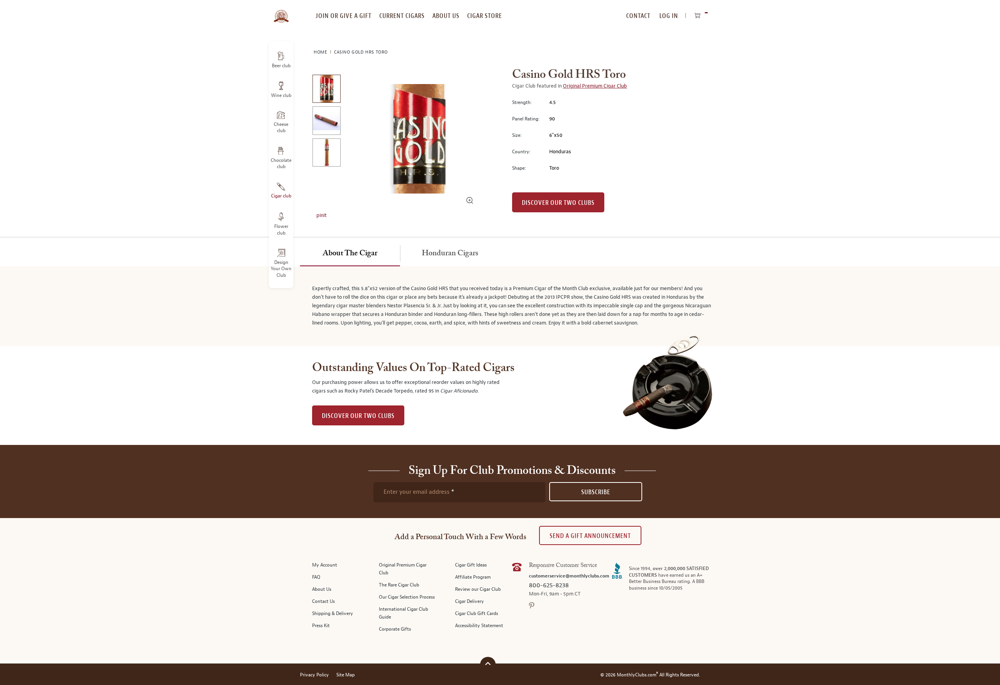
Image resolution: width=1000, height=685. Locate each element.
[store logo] (281, 11)
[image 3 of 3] (326, 154)
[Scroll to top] (488, 664)
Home (321, 52)
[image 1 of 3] (326, 90)
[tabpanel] (500, 306)
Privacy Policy (314, 675)
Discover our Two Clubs (558, 202)
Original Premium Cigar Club (595, 86)
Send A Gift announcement (590, 536)
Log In (668, 16)
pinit (321, 215)
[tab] (350, 253)
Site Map (345, 675)
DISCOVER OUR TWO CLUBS (358, 415)
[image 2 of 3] (326, 122)
